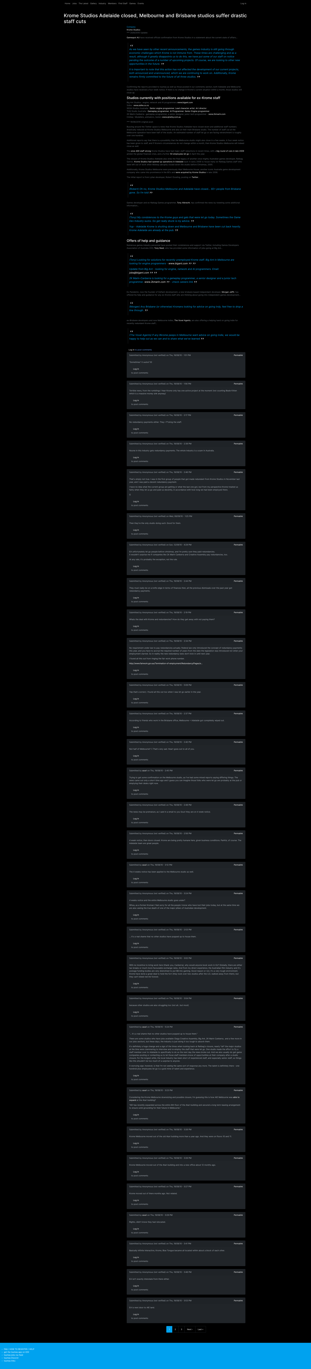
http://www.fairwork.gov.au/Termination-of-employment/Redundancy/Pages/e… (166, 663)
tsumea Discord (11, 1358)
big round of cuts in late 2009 (230, 151)
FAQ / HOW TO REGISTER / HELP (19, 1349)
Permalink (238, 355)
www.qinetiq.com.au (171, 117)
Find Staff (122, 3)
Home (67, 3)
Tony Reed (159, 248)
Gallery (93, 3)
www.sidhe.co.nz (141, 105)
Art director (201, 108)
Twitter (195, 177)
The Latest (83, 3)
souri (144, 770)
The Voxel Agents (182, 320)
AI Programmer (177, 111)
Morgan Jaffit (228, 292)
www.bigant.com (185, 102)
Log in (243, 3)
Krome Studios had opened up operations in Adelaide (158, 161)
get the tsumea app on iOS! (16, 1352)
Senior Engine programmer (197, 111)
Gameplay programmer (158, 111)
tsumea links (9, 1361)
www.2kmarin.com (216, 114)
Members (112, 3)
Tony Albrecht (183, 202)
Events (141, 3)
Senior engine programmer (162, 108)
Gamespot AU (133, 37)
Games (132, 3)
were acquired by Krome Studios (191, 172)
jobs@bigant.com (139, 272)
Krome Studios (133, 30)
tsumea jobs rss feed (13, 1355)
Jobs (74, 3)
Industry (102, 3)
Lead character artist (185, 108)
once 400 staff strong (141, 151)
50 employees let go (179, 154)
